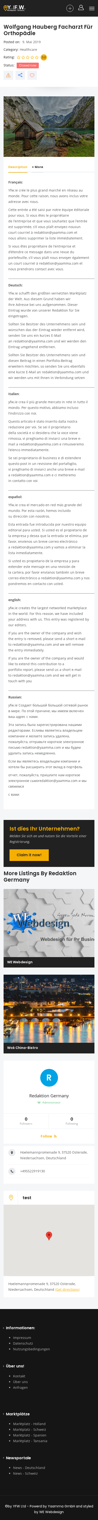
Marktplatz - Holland (29, 1424)
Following (72, 1121)
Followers (26, 1121)
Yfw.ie (13, 190)
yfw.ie (13, 402)
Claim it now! (29, 854)
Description (17, 167)
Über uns (20, 1382)
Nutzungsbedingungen (31, 1349)
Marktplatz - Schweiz (29, 1429)
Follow (47, 1136)
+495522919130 (32, 1171)
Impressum (22, 1337)
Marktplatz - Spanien (29, 1435)
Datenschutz (23, 1343)
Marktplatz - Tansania (30, 1441)
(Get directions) (67, 1289)
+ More (37, 167)
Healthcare (28, 49)
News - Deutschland (29, 1467)
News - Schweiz (25, 1473)
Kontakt (19, 1376)
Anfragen (20, 1387)
